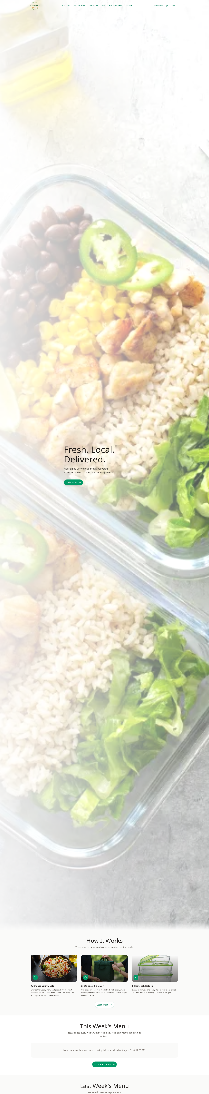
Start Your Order (102, 1064)
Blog (103, 6)
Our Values (93, 6)
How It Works (79, 6)
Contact (129, 6)
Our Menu (66, 6)
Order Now (158, 6)
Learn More (102, 1004)
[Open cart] (166, 6)
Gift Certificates (115, 6)
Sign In (175, 6)
